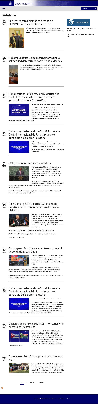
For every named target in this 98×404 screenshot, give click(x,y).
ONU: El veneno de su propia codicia (30, 163)
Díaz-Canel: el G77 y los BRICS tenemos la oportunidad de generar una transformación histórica (34, 207)
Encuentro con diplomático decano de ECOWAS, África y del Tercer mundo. (31, 22)
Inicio (3, 9)
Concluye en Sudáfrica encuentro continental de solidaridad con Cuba (35, 250)
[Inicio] (21, 3)
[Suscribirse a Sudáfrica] (32, 387)
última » (41, 382)
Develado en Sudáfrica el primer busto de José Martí (35, 358)
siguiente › (33, 382)
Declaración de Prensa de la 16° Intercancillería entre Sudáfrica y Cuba (36, 325)
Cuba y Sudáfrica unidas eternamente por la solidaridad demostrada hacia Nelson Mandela (36, 59)
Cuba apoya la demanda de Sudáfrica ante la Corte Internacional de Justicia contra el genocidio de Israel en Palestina (34, 134)
